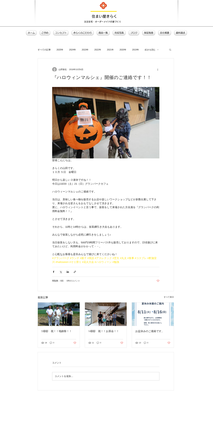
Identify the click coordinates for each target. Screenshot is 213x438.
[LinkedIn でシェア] (67, 271)
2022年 (97, 49)
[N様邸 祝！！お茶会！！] (106, 314)
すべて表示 (169, 297)
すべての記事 (44, 49)
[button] (170, 49)
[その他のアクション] (157, 69)
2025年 (60, 49)
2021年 (110, 49)
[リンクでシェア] (74, 271)
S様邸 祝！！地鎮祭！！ (56, 331)
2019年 (135, 49)
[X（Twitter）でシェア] (60, 271)
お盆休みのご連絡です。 (149, 331)
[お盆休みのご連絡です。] (153, 314)
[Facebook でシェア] (53, 271)
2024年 (72, 49)
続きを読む (150, 49)
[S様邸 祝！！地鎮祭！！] (59, 314)
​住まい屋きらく (104, 16)
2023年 (85, 49)
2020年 (123, 49)
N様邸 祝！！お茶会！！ (103, 331)
